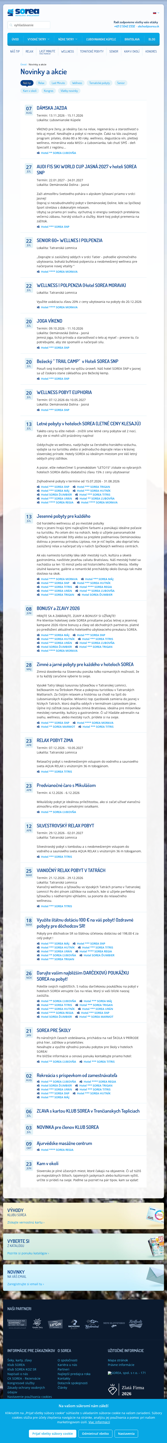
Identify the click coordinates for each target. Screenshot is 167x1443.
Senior (121, 83)
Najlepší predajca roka (74, 1374)
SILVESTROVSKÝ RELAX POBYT (65, 825)
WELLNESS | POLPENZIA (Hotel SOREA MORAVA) (81, 285)
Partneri (63, 1369)
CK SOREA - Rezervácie (23, 1378)
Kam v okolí (30, 90)
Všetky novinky (69, 90)
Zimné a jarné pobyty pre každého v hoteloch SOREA (85, 664)
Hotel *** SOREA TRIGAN (93, 486)
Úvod (15, 39)
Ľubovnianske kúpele (101, 39)
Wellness (77, 83)
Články (62, 1387)
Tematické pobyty (99, 83)
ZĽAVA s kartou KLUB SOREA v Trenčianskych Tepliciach (88, 1111)
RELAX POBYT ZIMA (55, 740)
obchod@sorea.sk (148, 26)
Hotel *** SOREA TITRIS (94, 494)
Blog (152, 39)
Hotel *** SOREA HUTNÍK (93, 490)
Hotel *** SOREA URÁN (56, 498)
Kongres (48, 90)
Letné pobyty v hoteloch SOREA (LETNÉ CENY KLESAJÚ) (89, 423)
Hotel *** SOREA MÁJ (55, 490)
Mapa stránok (118, 1360)
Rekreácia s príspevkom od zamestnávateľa (77, 1075)
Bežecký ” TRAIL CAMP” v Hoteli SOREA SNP (77, 361)
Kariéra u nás (67, 1365)
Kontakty (64, 1378)
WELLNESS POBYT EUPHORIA (64, 392)
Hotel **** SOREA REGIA (57, 502)
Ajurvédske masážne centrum (64, 1143)
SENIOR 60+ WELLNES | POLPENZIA (69, 240)
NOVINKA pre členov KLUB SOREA (68, 1127)
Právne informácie (121, 1365)
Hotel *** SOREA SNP (55, 226)
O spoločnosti (67, 1360)
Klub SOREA (16, 1365)
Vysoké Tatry (37, 39)
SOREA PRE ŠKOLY (54, 1030)
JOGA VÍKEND (49, 321)
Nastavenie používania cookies (29, 1397)
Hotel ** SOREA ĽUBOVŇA (58, 153)
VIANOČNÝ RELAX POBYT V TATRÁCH (71, 870)
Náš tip (27, 83)
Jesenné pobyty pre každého (63, 516)
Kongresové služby (21, 1383)
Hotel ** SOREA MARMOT (58, 726)
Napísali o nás (17, 1374)
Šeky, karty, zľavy (19, 1360)
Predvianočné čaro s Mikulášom (66, 785)
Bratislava (132, 39)
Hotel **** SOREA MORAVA (59, 271)
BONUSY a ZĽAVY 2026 (58, 608)
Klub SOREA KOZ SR (21, 1369)
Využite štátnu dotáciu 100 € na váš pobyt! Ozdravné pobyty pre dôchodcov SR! (85, 923)
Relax (41, 83)
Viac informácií (99, 1422)
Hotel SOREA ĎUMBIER (56, 494)
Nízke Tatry (66, 39)
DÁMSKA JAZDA (52, 108)
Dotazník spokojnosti (73, 1383)
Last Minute (58, 83)
